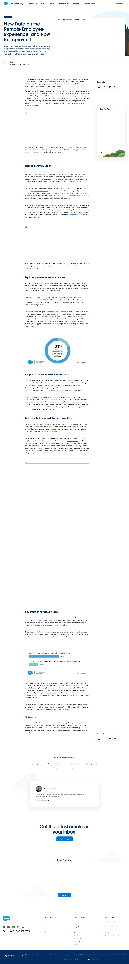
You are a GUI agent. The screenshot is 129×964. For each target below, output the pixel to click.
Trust (75, 933)
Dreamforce (108, 927)
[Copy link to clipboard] (115, 87)
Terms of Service (31, 960)
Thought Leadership (64, 769)
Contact (71, 960)
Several (84, 314)
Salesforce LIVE (109, 933)
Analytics (8, 17)
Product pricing (47, 936)
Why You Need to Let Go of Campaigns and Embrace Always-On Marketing (79, 895)
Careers (76, 930)
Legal (75, 944)
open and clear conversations (76, 215)
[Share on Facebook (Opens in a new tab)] (110, 87)
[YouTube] (22, 928)
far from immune (43, 632)
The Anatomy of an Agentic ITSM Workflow (110, 132)
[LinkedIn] (13, 928)
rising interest (34, 103)
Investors (76, 941)
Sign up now (65, 839)
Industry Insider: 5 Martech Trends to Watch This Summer (111, 894)
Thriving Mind (51, 693)
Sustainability (77, 939)
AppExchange (109, 924)
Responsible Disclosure (56, 960)
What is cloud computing (49, 930)
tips (81, 302)
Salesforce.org (78, 936)
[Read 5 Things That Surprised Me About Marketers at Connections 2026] (18, 883)
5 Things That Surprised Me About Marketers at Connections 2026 (17, 894)
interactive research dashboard (51, 707)
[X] (8, 928)
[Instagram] (18, 928)
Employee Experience (62, 764)
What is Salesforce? (48, 921)
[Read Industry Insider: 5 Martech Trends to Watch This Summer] (111, 883)
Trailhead (48, 402)
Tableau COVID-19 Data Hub (61, 709)
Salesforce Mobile (110, 921)
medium (86, 263)
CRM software (109, 930)
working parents (72, 441)
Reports (92, 764)
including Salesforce (44, 316)
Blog (75, 927)
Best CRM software (48, 924)
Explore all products (48, 927)
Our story (76, 921)
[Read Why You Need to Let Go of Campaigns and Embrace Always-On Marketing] (80, 883)
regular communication (39, 191)
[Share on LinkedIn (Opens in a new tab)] (99, 87)
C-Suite (48, 764)
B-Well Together (82, 688)
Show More (64, 895)
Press (75, 924)
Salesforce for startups (111, 936)
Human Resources (79, 764)
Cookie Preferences (80, 960)
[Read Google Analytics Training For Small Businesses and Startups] (106, 144)
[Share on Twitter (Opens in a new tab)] (104, 87)
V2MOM (55, 397)
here (80, 84)
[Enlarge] (87, 114)
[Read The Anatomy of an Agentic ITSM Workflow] (106, 125)
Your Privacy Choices (96, 960)
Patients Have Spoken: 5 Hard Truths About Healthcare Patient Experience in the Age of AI (49, 895)
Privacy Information (43, 960)
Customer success (48, 933)
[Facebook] (4, 928)
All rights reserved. (44, 954)
